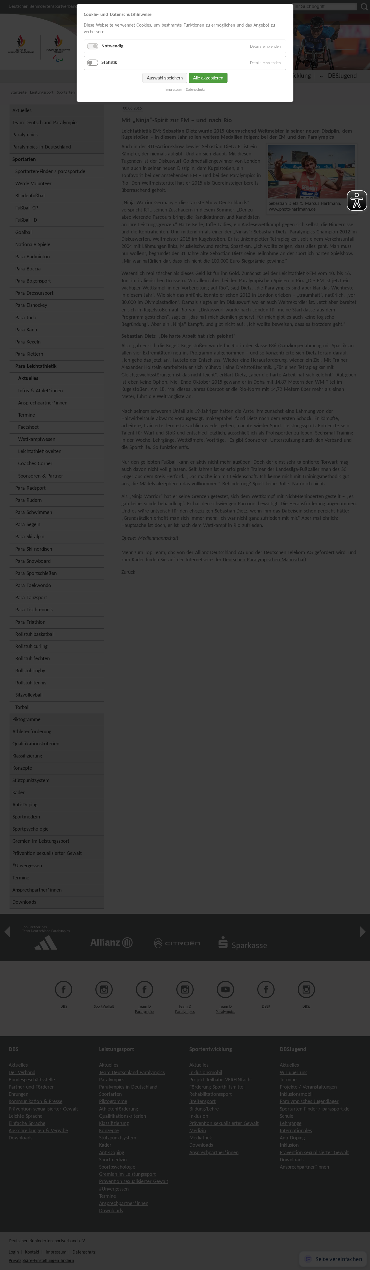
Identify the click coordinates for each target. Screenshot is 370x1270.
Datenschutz (195, 90)
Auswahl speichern (165, 77)
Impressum (173, 90)
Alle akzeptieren (208, 77)
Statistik (109, 62)
